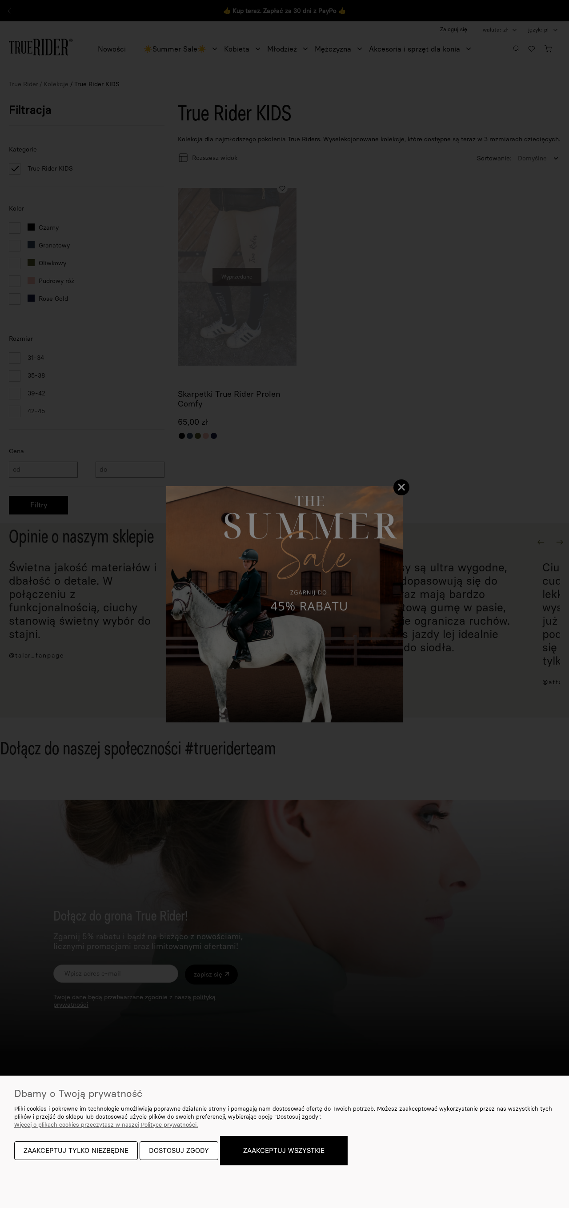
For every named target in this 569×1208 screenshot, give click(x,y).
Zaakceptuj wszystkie (284, 1151)
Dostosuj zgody (179, 1151)
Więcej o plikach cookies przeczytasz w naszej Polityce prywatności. (106, 1124)
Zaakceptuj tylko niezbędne (76, 1151)
